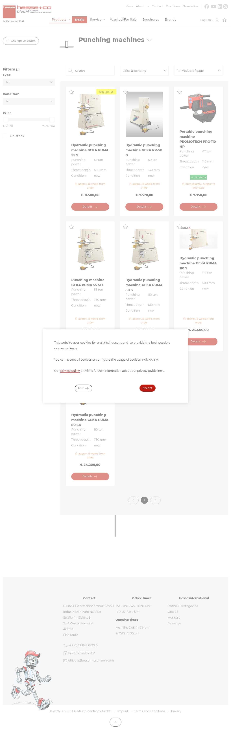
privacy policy (70, 370)
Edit (81, 388)
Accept (147, 388)
